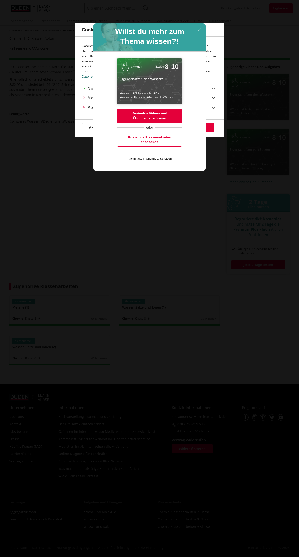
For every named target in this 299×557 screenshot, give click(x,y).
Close (199, 29)
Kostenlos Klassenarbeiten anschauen (149, 139)
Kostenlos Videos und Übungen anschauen (149, 115)
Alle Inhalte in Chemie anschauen (150, 158)
